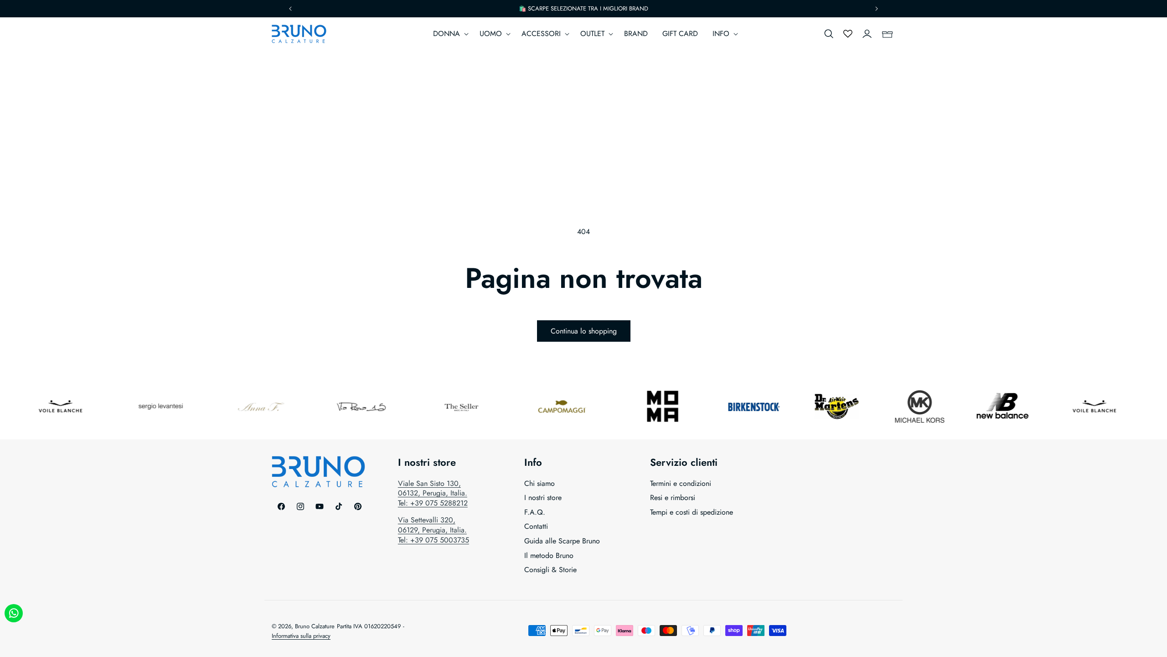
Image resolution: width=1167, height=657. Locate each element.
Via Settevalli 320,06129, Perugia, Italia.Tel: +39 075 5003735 (433, 530)
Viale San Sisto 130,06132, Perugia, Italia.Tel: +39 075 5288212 (433, 493)
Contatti (536, 526)
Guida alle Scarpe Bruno (562, 541)
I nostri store (543, 497)
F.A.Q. (534, 512)
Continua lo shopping (584, 331)
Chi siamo (539, 484)
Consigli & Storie (550, 569)
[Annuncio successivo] (877, 8)
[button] (449, 34)
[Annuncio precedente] (290, 8)
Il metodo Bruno (548, 555)
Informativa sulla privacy (301, 635)
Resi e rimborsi (672, 497)
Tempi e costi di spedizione (691, 512)
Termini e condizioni (680, 484)
